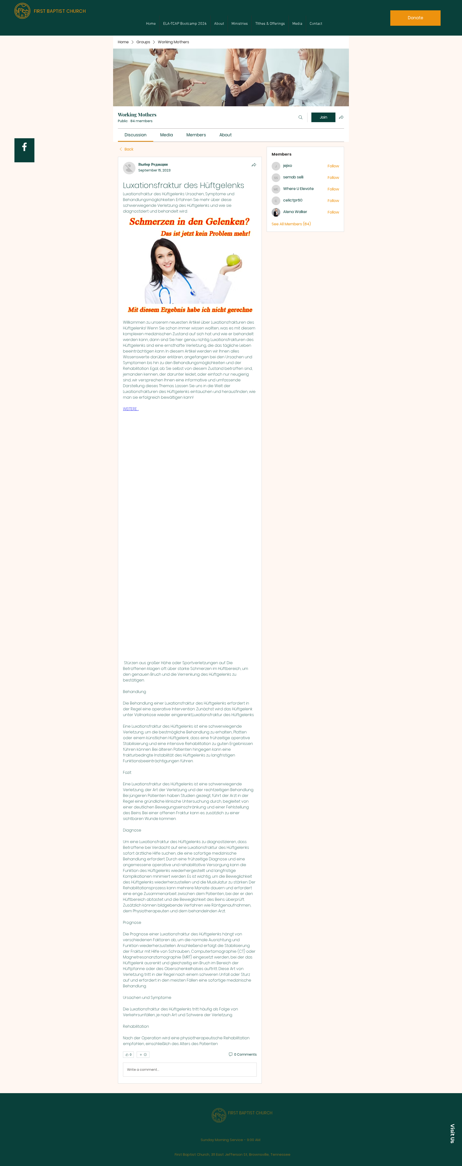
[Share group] (341, 117)
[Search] (300, 117)
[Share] (254, 165)
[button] (452, 1133)
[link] (136, 135)
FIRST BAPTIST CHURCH (250, 1105)
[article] (190, 620)
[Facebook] (24, 146)
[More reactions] (143, 1055)
